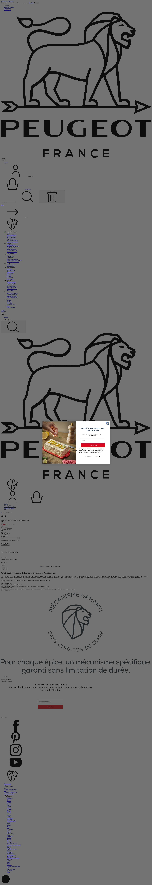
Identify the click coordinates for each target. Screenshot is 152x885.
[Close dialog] (107, 423)
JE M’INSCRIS (93, 445)
